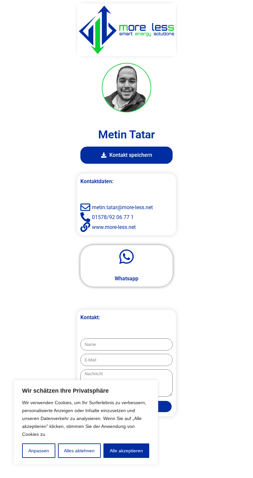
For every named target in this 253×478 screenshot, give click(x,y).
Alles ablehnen (79, 450)
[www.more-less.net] (126, 227)
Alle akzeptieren (126, 450)
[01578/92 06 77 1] (126, 217)
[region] (85, 422)
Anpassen (38, 450)
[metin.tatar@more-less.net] (126, 207)
